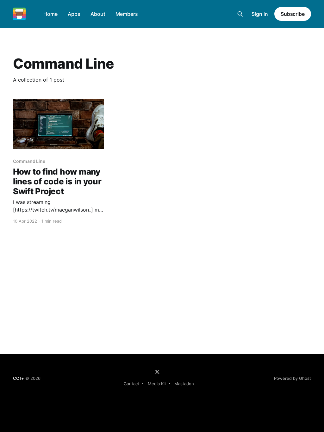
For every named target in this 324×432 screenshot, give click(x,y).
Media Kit (157, 383)
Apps (74, 14)
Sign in (260, 14)
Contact (131, 383)
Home (50, 14)
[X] (157, 371)
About (97, 14)
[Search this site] (240, 14)
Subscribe (293, 14)
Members (126, 14)
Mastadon (184, 383)
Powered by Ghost (292, 378)
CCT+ (18, 378)
